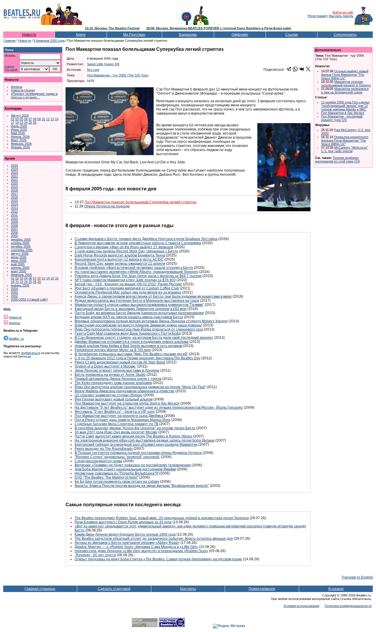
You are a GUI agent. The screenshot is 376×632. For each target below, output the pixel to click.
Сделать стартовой (114, 589)
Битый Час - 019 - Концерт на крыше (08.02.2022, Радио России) (128, 284)
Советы (9, 66)
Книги (80, 35)
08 (34, 119)
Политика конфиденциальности (348, 606)
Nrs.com (93, 69)
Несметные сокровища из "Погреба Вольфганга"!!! (116, 473)
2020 (14, 183)
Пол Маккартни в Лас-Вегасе (342, 113)
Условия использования (301, 606)
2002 (14, 296)
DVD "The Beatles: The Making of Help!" (106, 477)
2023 (14, 172)
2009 (14, 222)
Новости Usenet (23, 90)
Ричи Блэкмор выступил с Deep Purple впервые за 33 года (123, 522)
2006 (14, 232)
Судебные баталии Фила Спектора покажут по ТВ (116, 424)
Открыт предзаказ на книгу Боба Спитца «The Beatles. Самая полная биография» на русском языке (158, 559)
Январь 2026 (20, 147)
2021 (14, 179)
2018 (14, 190)
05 (21, 119)
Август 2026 (20, 115)
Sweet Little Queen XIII (103, 64)
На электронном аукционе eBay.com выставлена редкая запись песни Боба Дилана (144, 440)
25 (30, 122)
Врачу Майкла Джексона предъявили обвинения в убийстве (124, 391)
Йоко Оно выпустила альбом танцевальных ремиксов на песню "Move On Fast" (140, 387)
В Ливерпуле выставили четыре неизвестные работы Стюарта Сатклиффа (138, 243)
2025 (14, 165)
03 (17, 119)
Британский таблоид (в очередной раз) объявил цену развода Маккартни (136, 444)
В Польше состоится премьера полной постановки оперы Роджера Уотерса (138, 453)
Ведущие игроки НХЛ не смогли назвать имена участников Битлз (129, 317)
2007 (14, 229)
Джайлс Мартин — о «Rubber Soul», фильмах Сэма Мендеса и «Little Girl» (136, 547)
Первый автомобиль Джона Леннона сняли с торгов (118, 379)
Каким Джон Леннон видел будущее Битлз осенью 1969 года (125, 534)
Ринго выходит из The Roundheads (104, 449)
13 (52, 119)
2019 (14, 186)
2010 (14, 218)
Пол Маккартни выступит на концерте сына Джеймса (119, 416)
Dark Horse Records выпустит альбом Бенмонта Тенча (120, 255)
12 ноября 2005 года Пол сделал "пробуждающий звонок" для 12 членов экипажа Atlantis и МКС (345, 105)
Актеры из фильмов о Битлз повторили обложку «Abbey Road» (127, 543)
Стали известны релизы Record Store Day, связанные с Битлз (126, 251)
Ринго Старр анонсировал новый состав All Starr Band (120, 362)
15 (52, 278)
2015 (14, 200)
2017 (14, 193)
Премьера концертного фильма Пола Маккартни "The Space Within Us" (344, 140)
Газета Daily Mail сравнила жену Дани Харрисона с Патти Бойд (128, 333)
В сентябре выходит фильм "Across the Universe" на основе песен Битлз (135, 428)
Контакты (188, 589)
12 (48, 119)
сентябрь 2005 (22, 250)
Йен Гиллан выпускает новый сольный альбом (113, 399)
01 (12, 278)
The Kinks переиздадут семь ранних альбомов (113, 383)
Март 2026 (18, 140)
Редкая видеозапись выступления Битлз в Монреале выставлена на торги (137, 301)
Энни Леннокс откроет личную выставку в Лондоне (117, 370)
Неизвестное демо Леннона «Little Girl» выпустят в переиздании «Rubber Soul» (141, 551)
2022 (14, 176)
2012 (14, 211)
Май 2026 (18, 133)
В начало (336, 589)
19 (17, 122)
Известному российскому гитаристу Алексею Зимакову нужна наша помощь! (138, 325)
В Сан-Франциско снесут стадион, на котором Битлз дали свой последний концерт (144, 338)
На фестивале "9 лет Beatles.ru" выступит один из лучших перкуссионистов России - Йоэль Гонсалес (159, 407)
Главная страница (40, 589)
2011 (14, 215)
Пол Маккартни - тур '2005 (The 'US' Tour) (118, 75)
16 (56, 278)
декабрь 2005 (21, 239)
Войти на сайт (343, 12)
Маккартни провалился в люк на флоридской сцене (345, 90)
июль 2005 (18, 257)
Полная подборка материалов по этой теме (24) (337, 159)
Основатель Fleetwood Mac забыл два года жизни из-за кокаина (128, 292)
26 (34, 122)
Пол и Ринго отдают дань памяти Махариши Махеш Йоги (122, 420)
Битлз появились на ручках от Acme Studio (110, 375)
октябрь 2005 (21, 246)
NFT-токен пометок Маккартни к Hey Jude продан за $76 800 (125, 280)
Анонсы (16, 86)
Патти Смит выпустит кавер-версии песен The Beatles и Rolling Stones (133, 436)
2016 (14, 197)
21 (17, 282)
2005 (14, 236)
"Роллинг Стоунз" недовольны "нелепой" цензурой (117, 457)
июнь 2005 (18, 260)
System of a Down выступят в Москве (105, 366)
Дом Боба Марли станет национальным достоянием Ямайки (125, 469)
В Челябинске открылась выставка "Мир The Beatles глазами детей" (131, 354)
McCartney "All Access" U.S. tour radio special (344, 149)
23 (21, 122)
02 (12, 119)
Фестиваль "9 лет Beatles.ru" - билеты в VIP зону (115, 412)
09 (39, 119)
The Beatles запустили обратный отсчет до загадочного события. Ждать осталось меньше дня (154, 539)
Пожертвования (262, 589)
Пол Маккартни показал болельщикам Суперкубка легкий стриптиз (141, 202)
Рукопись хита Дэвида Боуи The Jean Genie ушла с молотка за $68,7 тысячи (138, 276)
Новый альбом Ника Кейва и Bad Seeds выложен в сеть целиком (128, 346)
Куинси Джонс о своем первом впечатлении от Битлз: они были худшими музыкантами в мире (153, 296)
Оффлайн (239, 35)
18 (12, 282)
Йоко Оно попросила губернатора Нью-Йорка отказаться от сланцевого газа (139, 329)
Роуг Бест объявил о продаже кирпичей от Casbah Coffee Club (127, 288)
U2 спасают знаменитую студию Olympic (108, 395)
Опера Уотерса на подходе (107, 206)
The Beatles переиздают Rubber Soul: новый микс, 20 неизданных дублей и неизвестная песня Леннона (162, 518)
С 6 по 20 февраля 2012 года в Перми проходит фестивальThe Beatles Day (137, 358)
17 (12, 122)
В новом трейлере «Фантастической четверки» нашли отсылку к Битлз (134, 268)
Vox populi (11, 69)
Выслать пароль (341, 16)
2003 (14, 292)
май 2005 (18, 264)
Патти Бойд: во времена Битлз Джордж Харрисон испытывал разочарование (139, 313)
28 (39, 282)
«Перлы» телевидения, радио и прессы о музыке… (34, 95)
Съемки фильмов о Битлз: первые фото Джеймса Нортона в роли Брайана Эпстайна (146, 239)
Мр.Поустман (134, 35)
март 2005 (18, 271)
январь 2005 (20, 285)
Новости (29, 35)
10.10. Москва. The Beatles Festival (112, 28)
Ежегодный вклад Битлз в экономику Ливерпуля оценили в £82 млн (131, 309)
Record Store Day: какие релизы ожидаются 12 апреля (120, 263)
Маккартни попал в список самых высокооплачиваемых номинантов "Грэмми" (139, 305)
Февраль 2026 (21, 143)
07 (30, 119)
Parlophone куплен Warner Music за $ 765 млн (113, 350)
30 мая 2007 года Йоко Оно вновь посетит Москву (116, 432)
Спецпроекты (345, 35)
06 (26, 119)
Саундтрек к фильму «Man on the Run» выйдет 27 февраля (124, 247)
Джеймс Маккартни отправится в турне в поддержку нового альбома (132, 342)
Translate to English (357, 577)
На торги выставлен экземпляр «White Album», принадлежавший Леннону (136, 272)
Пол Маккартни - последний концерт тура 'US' (341, 118)
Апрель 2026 (20, 136)
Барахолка (188, 35)
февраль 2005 (21, 274)
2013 (14, 207)
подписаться (30, 353)
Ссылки (291, 35)
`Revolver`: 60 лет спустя (95, 555)
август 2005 (19, 253)
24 (26, 122)
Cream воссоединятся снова (98, 461)
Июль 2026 (19, 126)
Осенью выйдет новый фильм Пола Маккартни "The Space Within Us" (344, 74)
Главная (10, 40)
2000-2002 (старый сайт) (29, 299)
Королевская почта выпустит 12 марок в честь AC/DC (119, 259)
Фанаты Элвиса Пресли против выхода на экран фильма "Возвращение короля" (142, 486)
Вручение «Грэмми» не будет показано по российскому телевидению (133, 465)
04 (26, 278)
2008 (14, 225)
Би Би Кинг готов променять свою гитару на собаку (117, 482)
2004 (14, 289)
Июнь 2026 (19, 129)
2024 (14, 169)
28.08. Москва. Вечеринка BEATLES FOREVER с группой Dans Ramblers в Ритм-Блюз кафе (218, 28)
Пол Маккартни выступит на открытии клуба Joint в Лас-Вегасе (127, 403)
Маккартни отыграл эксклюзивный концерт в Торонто (346, 83)
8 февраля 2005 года (49, 40)
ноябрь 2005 (20, 243)
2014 (14, 204)
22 (21, 282)
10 (43, 119)
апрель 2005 (20, 267)
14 (56, 119)
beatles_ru (16, 338)
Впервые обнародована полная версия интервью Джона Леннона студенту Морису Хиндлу (151, 321)
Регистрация (317, 16)
